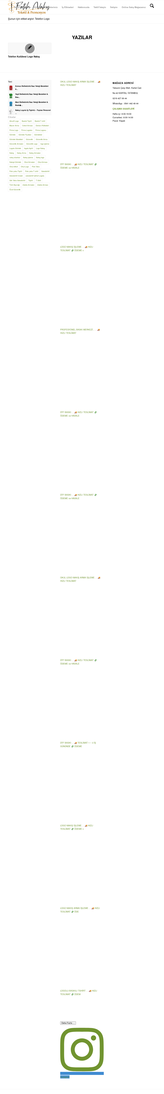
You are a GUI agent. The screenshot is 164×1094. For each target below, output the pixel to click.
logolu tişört (28, 148)
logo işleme (45, 143)
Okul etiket (13, 166)
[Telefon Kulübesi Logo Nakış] (29, 48)
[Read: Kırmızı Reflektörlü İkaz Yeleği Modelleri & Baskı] (11, 88)
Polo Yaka (36, 166)
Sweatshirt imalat (16, 175)
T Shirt (38, 180)
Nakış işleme (28, 157)
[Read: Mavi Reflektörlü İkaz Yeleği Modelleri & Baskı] (11, 104)
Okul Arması (42, 162)
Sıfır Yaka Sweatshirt (17, 180)
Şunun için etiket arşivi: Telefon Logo (29, 19)
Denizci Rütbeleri (42, 125)
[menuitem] (21, 7)
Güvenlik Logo (31, 143)
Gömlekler (38, 134)
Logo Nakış (40, 148)
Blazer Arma (14, 125)
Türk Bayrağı (14, 184)
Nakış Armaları (35, 153)
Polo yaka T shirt (31, 171)
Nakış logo (40, 157)
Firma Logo (13, 130)
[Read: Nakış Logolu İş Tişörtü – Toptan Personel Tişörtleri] (11, 112)
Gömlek (12, 134)
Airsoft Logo (14, 121)
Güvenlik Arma (41, 139)
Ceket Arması (27, 125)
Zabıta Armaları (28, 184)
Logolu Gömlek (15, 148)
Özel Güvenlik (14, 189)
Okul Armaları (29, 162)
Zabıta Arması (42, 184)
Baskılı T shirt (40, 121)
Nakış (11, 153)
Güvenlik (29, 139)
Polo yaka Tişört (15, 171)
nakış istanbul (14, 157)
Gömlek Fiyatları (25, 134)
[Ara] (152, 7)
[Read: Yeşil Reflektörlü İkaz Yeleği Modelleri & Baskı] (11, 96)
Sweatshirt (45, 171)
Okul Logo (25, 166)
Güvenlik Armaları (16, 143)
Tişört (30, 180)
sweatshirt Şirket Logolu (35, 175)
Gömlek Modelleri (16, 139)
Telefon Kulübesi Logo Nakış (24, 56)
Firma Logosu (40, 130)
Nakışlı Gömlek (15, 162)
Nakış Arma (21, 153)
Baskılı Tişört (27, 121)
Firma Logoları (26, 130)
